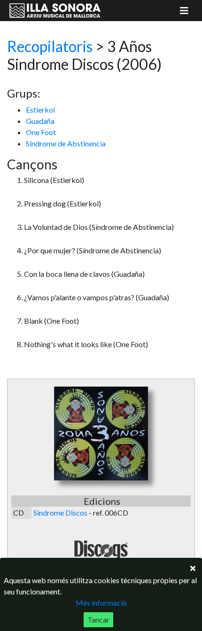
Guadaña (40, 120)
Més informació (101, 602)
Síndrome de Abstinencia (66, 143)
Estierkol (40, 109)
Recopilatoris (50, 46)
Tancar (98, 619)
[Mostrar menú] (184, 10)
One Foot (41, 132)
